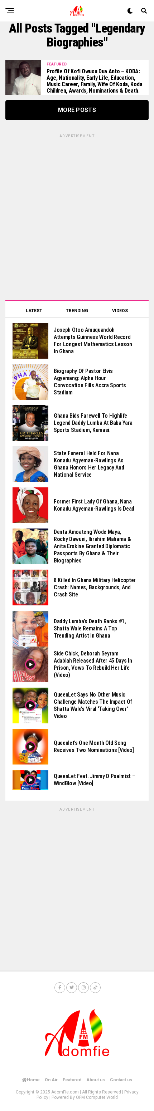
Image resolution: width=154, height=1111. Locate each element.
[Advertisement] (77, 216)
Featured (72, 1079)
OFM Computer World (97, 1097)
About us (95, 1079)
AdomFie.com (65, 1092)
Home (33, 1079)
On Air (51, 1079)
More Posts (77, 110)
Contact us (121, 1079)
